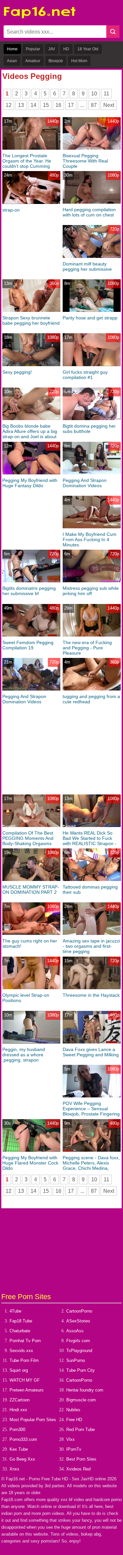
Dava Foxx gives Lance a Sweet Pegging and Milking (91, 1052)
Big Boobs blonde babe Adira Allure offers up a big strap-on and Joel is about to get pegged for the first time (29, 436)
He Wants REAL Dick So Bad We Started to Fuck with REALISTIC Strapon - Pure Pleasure (89, 840)
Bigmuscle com (81, 1399)
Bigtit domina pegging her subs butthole (89, 428)
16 (58, 105)
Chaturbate (20, 1330)
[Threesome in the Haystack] (91, 987)
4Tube (15, 1311)
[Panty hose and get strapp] (91, 310)
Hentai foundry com (84, 1390)
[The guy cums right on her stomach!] (31, 933)
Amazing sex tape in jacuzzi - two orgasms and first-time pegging (91, 946)
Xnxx (14, 1469)
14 (33, 105)
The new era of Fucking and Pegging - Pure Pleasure (87, 648)
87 (94, 105)
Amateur (32, 61)
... (82, 105)
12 (8, 105)
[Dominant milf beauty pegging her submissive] (91, 256)
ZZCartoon (20, 1399)
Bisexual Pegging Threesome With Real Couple (85, 161)
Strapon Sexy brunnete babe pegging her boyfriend (31, 320)
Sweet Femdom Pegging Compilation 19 (27, 645)
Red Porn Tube (80, 1429)
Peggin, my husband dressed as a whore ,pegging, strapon (23, 1055)
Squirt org (19, 1370)
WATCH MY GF (25, 1380)
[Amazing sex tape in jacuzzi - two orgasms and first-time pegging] (91, 933)
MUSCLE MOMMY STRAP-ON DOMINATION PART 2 (30, 889)
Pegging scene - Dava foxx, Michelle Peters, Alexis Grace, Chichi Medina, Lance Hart (91, 1165)
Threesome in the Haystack (91, 995)
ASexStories (78, 1320)
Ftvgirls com (78, 1340)
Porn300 (17, 1429)
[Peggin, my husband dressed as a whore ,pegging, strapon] (31, 1042)
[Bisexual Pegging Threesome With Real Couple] (91, 148)
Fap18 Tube (21, 1320)
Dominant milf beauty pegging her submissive (87, 266)
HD (66, 49)
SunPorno (75, 1360)
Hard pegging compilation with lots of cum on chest (89, 212)
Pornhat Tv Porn (25, 1340)
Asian (12, 61)
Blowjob (56, 61)
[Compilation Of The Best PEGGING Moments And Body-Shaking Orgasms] (31, 825)
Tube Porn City (80, 1370)
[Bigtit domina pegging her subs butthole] (91, 418)
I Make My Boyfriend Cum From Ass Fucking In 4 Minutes (89, 539)
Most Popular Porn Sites (33, 1419)
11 (106, 93)
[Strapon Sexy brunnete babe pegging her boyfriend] (31, 310)
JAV (51, 49)
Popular (33, 49)
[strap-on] (31, 202)
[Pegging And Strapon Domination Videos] (91, 472)
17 (71, 105)
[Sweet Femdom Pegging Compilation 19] (31, 635)
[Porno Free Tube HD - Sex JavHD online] (40, 16)
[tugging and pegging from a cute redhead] (91, 689)
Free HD (74, 1419)
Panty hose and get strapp (90, 317)
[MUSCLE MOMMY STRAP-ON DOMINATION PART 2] (31, 879)
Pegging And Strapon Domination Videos (85, 483)
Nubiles (73, 1409)
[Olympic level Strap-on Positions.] (31, 987)
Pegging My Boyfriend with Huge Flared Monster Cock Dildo (30, 1163)
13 (21, 105)
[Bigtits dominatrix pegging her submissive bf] (31, 580)
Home (12, 49)
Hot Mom (79, 61)
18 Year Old (87, 49)
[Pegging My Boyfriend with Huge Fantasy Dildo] (31, 472)
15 (46, 105)
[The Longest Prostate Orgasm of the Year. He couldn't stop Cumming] (31, 148)
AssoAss (75, 1330)
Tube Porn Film (24, 1360)
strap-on (11, 210)
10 (94, 93)
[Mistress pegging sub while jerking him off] (91, 580)
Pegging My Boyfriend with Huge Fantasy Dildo (29, 483)
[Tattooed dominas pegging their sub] (91, 879)
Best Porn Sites (81, 1459)
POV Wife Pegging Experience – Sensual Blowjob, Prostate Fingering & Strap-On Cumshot (91, 1111)
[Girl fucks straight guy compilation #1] (91, 364)
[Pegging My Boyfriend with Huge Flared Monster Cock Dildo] (31, 1150)
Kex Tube (19, 1449)
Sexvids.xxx (21, 1350)
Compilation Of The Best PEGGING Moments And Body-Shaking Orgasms (27, 838)
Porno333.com (23, 1439)
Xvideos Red (78, 1469)
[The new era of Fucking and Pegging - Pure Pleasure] (91, 635)
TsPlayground (79, 1350)
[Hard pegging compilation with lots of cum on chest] (91, 202)
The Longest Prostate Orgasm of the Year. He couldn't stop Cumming (26, 161)
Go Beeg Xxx (22, 1459)
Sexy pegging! (17, 372)
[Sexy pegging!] (31, 364)
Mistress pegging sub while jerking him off (91, 591)
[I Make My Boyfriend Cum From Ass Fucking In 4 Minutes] (91, 526)
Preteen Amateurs (27, 1390)
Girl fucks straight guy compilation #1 (85, 374)
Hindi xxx (18, 1409)
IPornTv (73, 1449)
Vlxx (70, 1439)
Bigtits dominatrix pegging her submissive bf (29, 591)
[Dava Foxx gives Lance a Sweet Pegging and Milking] (91, 1042)
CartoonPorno (79, 1311)
